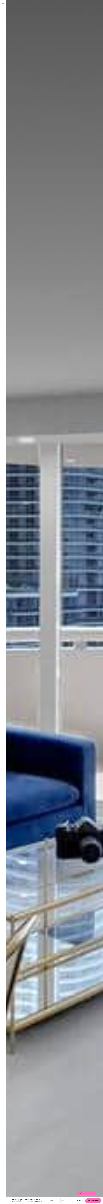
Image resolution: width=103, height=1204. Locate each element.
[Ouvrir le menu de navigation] (3, 3)
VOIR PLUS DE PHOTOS (87, 1193)
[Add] (83, 1201)
